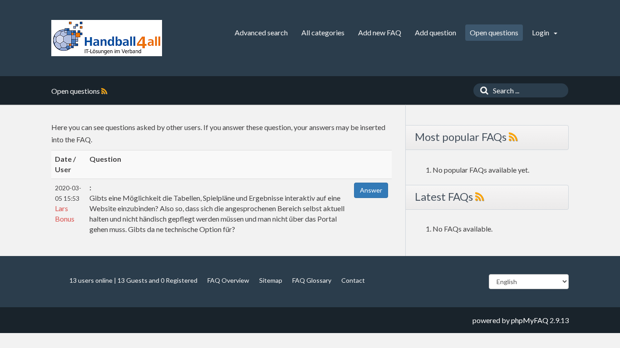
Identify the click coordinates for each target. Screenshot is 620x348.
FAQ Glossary (311, 280)
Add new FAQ (379, 32)
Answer (371, 190)
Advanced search (261, 32)
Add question (435, 32)
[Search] (482, 90)
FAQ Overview (228, 280)
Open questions (494, 32)
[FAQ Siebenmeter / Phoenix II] (106, 38)
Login (541, 32)
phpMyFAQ (529, 320)
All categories (322, 32)
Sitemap (270, 280)
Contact (353, 280)
